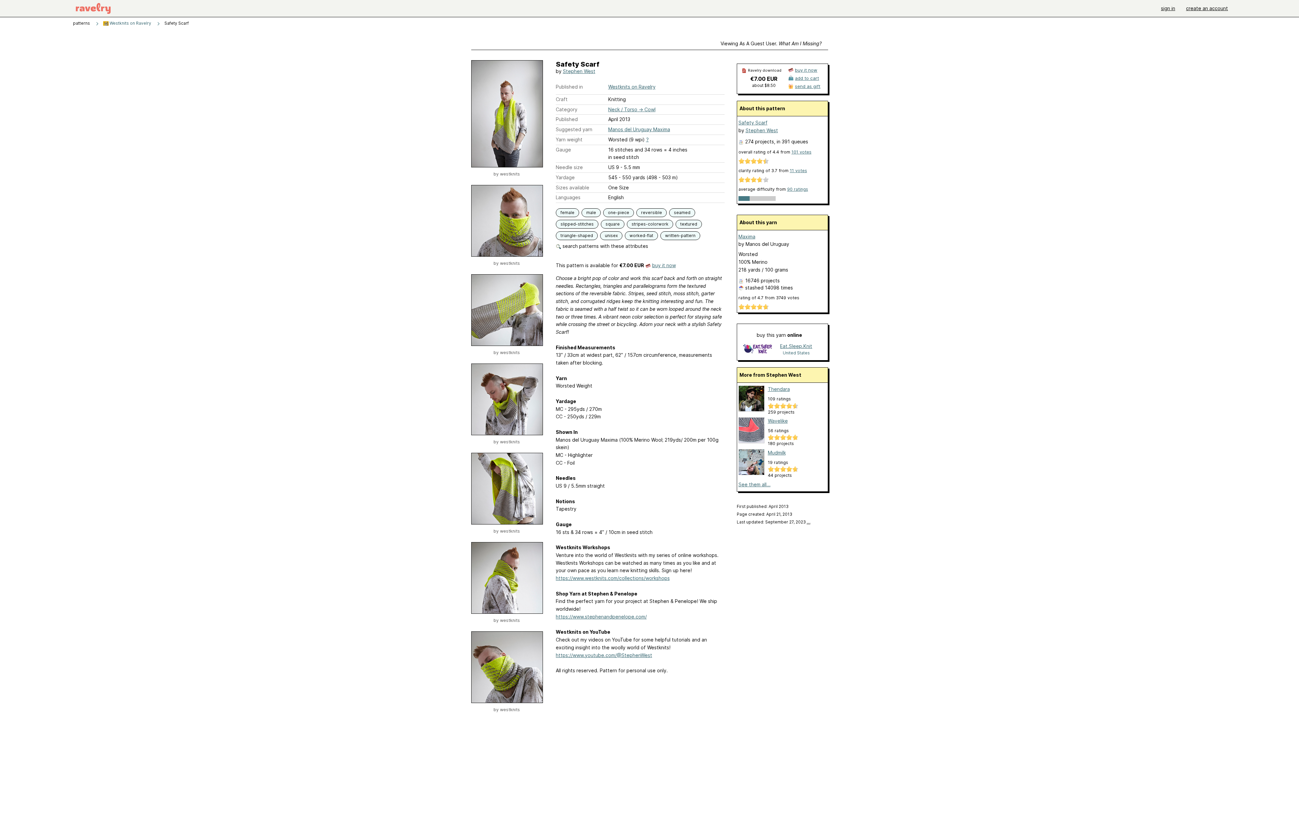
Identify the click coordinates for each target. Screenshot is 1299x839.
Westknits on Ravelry (130, 23)
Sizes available (572, 187)
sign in (1168, 8)
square (613, 224)
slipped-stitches (577, 224)
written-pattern (680, 235)
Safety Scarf (753, 122)
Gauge (563, 150)
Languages (568, 197)
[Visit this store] (757, 349)
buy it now (664, 265)
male (591, 212)
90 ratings (797, 189)
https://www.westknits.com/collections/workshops (613, 578)
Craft (562, 99)
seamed (682, 212)
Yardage (565, 177)
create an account (1207, 8)
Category (566, 109)
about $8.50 (764, 85)
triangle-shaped (577, 235)
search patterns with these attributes (604, 246)
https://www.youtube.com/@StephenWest (604, 655)
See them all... (754, 484)
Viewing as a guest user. (771, 43)
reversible (651, 212)
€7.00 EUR (763, 78)
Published (567, 119)
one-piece (618, 212)
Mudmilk (777, 453)
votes (802, 152)
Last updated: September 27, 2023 (774, 522)
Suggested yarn (574, 129)
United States (796, 352)
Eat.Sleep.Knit (796, 346)
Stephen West (579, 71)
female (567, 212)
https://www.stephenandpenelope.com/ (601, 617)
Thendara (779, 389)
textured (688, 224)
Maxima (746, 236)
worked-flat (641, 235)
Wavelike (778, 421)
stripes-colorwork (650, 224)
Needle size (569, 167)
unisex (611, 235)
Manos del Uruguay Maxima (639, 129)
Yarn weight (569, 139)
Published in (569, 87)
